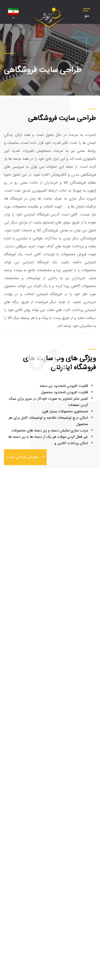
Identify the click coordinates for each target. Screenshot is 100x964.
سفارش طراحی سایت (22, 457)
